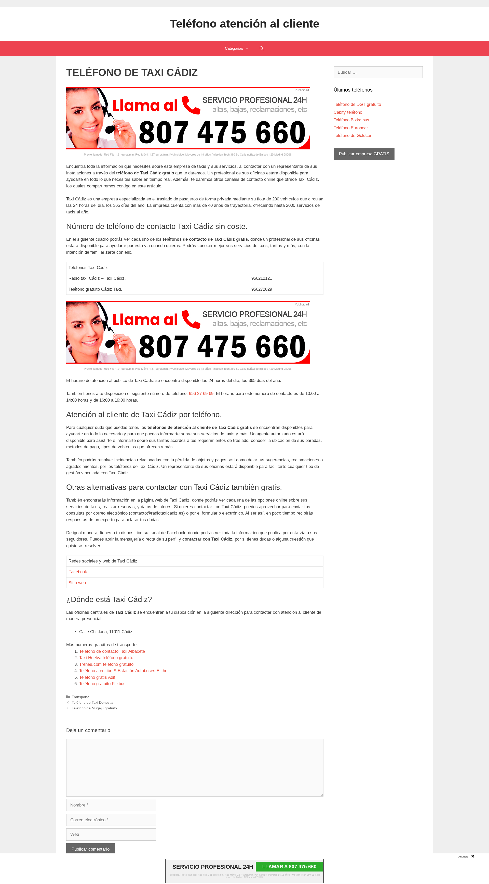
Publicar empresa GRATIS (364, 153)
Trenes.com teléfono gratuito (106, 664)
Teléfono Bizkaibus (351, 120)
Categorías (234, 48)
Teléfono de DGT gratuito (357, 104)
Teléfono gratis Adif (97, 677)
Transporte (80, 697)
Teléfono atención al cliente (244, 23)
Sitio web (77, 582)
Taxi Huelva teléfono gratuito (106, 657)
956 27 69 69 (201, 393)
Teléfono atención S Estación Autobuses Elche (123, 670)
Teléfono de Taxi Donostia (92, 702)
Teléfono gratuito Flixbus (102, 683)
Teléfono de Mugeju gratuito (94, 708)
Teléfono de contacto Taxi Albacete (112, 651)
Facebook (78, 571)
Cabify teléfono (348, 112)
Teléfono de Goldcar (353, 135)
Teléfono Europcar (351, 127)
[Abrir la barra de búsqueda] (261, 48)
